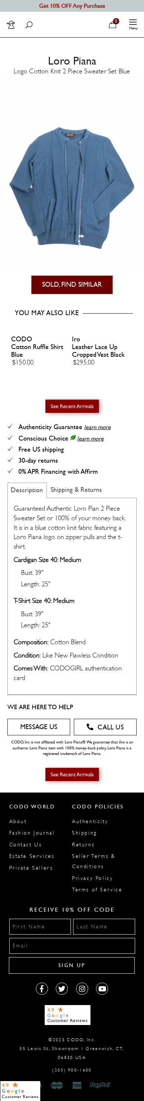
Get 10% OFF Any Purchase (72, 5)
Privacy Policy (92, 878)
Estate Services (32, 856)
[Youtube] (102, 989)
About (18, 821)
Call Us (110, 727)
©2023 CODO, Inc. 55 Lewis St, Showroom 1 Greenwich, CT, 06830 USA (72, 1048)
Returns (83, 845)
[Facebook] (42, 989)
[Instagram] (82, 989)
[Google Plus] (62, 989)
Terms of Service (97, 890)
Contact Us (25, 845)
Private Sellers (31, 868)
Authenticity (90, 821)
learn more (97, 427)
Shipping (84, 833)
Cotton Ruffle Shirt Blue (37, 351)
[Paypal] (101, 1085)
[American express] (77, 1085)
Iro (76, 339)
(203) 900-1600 (72, 1070)
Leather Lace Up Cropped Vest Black (98, 351)
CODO (21, 339)
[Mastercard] (57, 1085)
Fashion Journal (32, 833)
